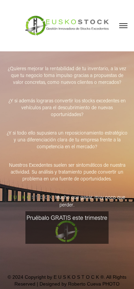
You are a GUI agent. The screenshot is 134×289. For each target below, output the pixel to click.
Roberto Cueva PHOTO (94, 284)
